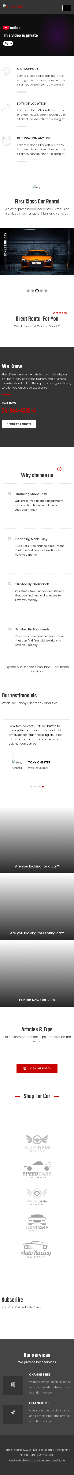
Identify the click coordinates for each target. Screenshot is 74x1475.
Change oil (39, 1403)
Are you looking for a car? (37, 866)
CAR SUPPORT (27, 69)
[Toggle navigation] (66, 8)
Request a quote (19, 424)
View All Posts (40, 1068)
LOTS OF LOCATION (31, 103)
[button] (31, 787)
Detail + (67, 266)
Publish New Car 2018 (37, 999)
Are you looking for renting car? (37, 933)
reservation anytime (34, 138)
